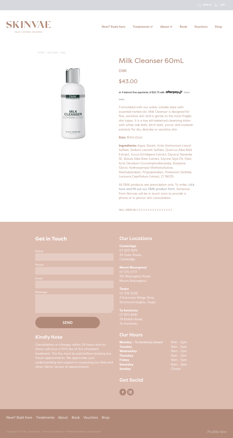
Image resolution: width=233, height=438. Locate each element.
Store (41, 52)
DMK (63, 52)
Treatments (141, 27)
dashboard (34, 431)
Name (39, 251)
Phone (39, 264)
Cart (222, 4)
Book (183, 27)
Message (41, 292)
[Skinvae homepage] (28, 27)
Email (39, 278)
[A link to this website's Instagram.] (130, 392)
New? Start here (113, 27)
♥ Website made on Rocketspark (83, 431)
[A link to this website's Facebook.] (122, 392)
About (165, 27)
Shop (218, 27)
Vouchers (201, 27)
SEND (68, 322)
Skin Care (52, 52)
